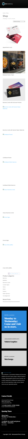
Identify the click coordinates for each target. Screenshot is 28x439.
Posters (4, 291)
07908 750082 (15, 405)
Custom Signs (6, 284)
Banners (5, 278)
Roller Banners (6, 293)
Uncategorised (6, 295)
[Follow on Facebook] (2, 388)
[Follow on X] (5, 388)
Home (4, 13)
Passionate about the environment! (11, 301)
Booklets (5, 280)
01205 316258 (7, 405)
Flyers (4, 287)
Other (4, 289)
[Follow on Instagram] (8, 388)
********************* (10, 406)
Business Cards (6, 282)
